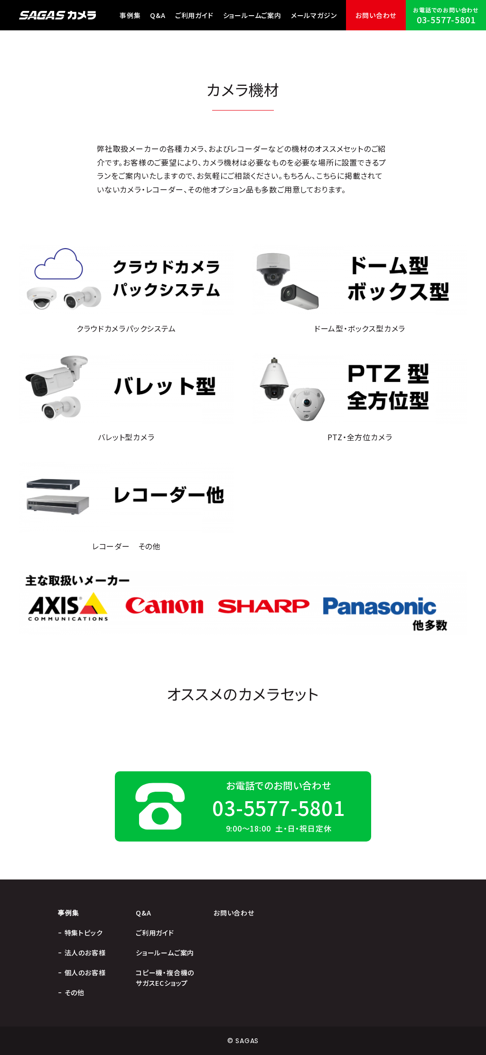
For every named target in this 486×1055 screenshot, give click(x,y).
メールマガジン (314, 15)
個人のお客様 (85, 972)
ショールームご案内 (252, 15)
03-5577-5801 (446, 19)
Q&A (157, 15)
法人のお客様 (85, 952)
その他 (74, 992)
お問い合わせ (375, 15)
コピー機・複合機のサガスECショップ (165, 978)
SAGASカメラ (57, 15)
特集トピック (84, 932)
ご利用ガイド (194, 15)
